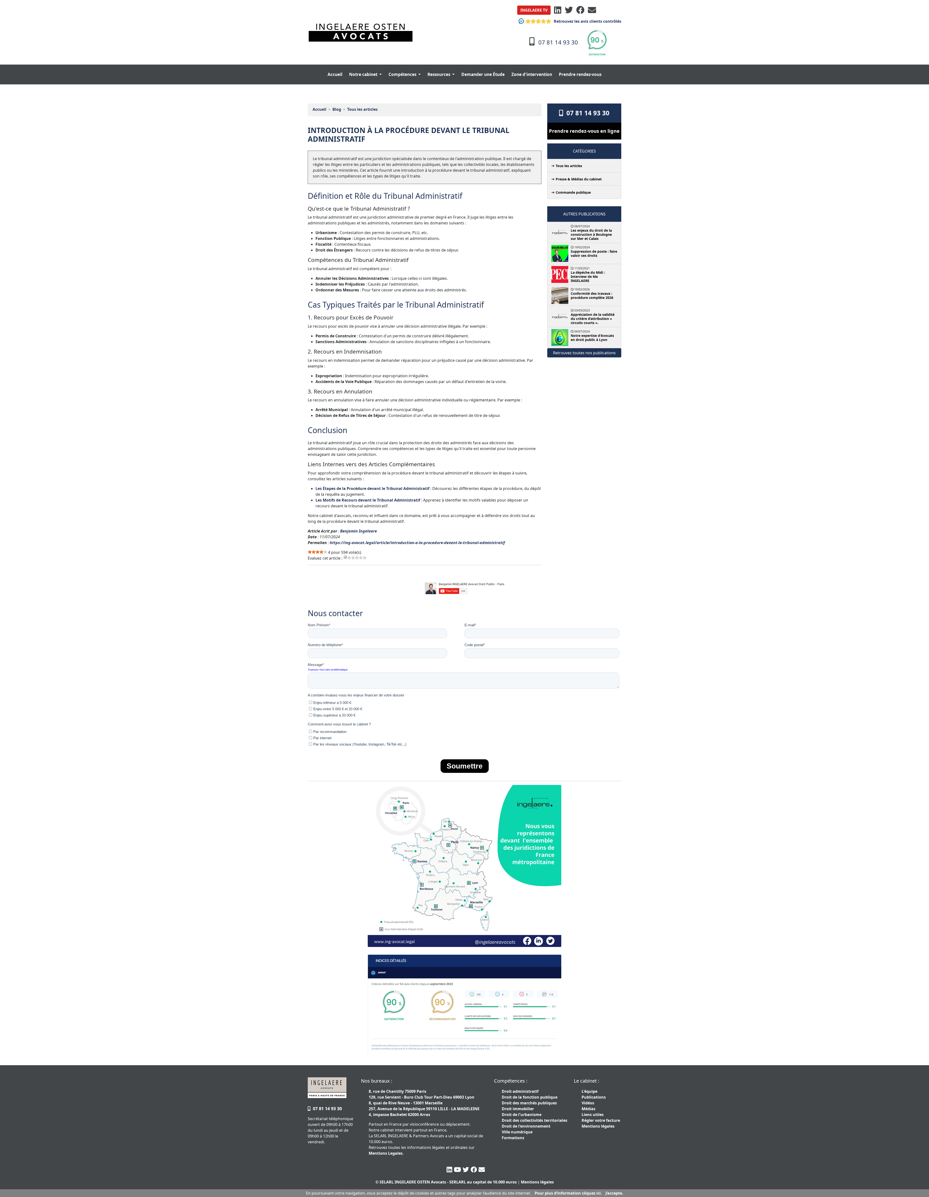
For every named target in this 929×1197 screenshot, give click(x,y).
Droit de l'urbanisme (521, 1114)
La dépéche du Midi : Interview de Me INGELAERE (588, 276)
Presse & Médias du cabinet (579, 179)
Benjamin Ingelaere (358, 531)
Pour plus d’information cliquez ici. (568, 1193)
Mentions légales (598, 1126)
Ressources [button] (439, 74)
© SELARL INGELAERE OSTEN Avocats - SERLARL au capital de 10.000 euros (446, 1182)
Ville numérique (517, 1132)
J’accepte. (614, 1193)
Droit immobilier (518, 1108)
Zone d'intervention (531, 74)
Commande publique (573, 192)
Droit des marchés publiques (529, 1103)
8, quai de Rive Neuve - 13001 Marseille (405, 1103)
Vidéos (588, 1103)
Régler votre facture (601, 1120)
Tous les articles (362, 109)
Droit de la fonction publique (529, 1097)
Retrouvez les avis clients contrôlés (587, 21)
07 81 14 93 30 (586, 113)
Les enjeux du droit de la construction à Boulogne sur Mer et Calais (591, 234)
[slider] (317, 552)
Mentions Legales (386, 1153)
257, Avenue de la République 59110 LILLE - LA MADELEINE (424, 1108)
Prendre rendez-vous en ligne (584, 131)
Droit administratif (520, 1091)
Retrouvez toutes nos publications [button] (584, 352)
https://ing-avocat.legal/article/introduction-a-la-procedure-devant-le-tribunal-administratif (417, 542)
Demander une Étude (483, 74)
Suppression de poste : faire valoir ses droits (594, 253)
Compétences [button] (403, 74)
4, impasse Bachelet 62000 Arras (399, 1114)
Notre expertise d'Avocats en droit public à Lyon (592, 337)
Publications (594, 1097)
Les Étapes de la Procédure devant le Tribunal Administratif (372, 488)
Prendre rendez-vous (580, 74)
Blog (336, 109)
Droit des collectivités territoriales (534, 1120)
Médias (588, 1108)
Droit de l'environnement (526, 1126)
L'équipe (589, 1091)
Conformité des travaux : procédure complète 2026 (592, 295)
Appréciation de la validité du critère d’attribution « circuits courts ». (592, 318)
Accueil (335, 74)
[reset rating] (345, 557)
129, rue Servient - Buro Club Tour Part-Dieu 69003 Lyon (421, 1097)
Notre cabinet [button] (363, 74)
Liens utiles (593, 1114)
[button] (534, 10)
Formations (513, 1137)
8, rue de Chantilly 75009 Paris (397, 1091)
